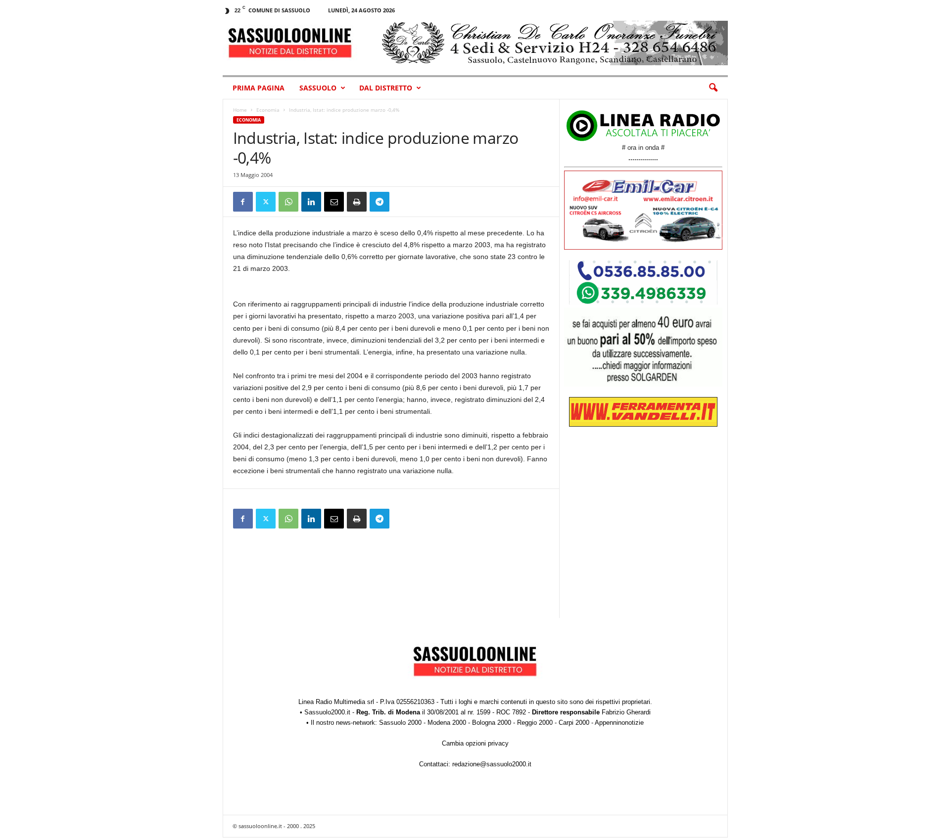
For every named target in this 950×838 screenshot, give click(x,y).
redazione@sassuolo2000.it (491, 764)
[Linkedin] (311, 202)
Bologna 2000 (491, 722)
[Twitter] (266, 202)
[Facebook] (243, 202)
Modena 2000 (447, 722)
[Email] (334, 202)
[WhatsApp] (288, 202)
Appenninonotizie (619, 722)
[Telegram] (379, 202)
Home (240, 109)
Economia (268, 109)
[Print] (357, 202)
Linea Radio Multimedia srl (336, 702)
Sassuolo (317, 87)
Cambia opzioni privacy (475, 743)
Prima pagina (259, 87)
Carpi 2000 (574, 722)
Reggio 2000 (535, 722)
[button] (713, 88)
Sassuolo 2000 (400, 722)
